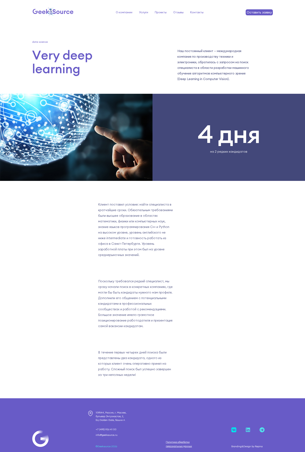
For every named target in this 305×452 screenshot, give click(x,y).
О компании (124, 12)
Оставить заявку (259, 12)
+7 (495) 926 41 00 (106, 429)
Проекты (161, 12)
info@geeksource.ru (106, 434)
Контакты (197, 12)
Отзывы (178, 12)
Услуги (143, 12)
